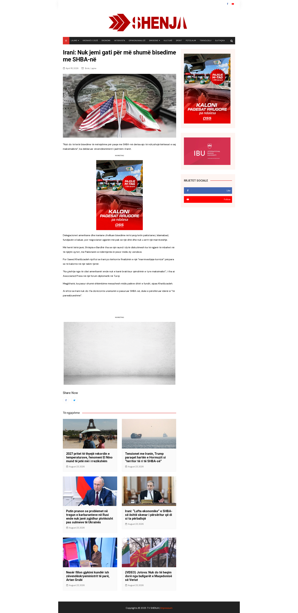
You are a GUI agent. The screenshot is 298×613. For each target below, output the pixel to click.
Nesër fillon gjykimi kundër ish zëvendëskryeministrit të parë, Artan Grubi (87, 576)
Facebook (227, 4)
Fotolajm (191, 40)
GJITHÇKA (220, 40)
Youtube (232, 4)
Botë (87, 68)
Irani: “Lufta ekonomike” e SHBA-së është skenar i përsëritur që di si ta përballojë (148, 514)
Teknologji (206, 40)
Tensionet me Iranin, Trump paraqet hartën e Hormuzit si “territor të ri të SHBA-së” (145, 457)
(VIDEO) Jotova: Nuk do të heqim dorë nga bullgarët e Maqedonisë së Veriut (148, 576)
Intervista (119, 40)
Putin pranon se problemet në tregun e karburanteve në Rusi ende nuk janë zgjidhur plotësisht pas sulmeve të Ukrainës (89, 516)
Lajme (74, 40)
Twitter (74, 400)
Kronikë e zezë (90, 40)
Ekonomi (106, 40)
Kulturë (168, 40)
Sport (179, 40)
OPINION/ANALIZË (137, 40)
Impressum (166, 608)
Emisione (153, 40)
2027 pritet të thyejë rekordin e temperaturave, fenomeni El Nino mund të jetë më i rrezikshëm (89, 457)
